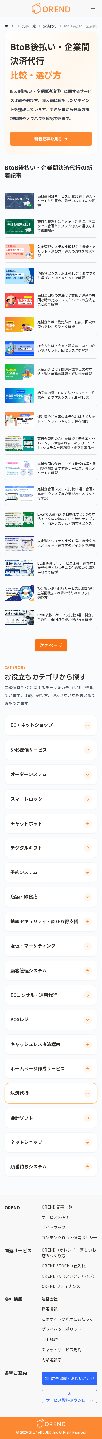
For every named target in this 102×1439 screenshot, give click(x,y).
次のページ (51, 645)
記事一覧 (29, 26)
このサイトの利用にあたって (67, 1319)
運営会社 (50, 1298)
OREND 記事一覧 (57, 1207)
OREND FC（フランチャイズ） (69, 1276)
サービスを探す (55, 1217)
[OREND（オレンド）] (51, 8)
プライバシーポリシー (61, 1329)
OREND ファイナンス (61, 1286)
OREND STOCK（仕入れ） (65, 1266)
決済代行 (50, 26)
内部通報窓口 (53, 1360)
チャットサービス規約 (61, 1349)
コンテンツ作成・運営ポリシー (69, 1237)
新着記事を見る (48, 139)
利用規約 (50, 1339)
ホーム (10, 26)
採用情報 (50, 1309)
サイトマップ (53, 1227)
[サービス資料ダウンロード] (69, 1393)
